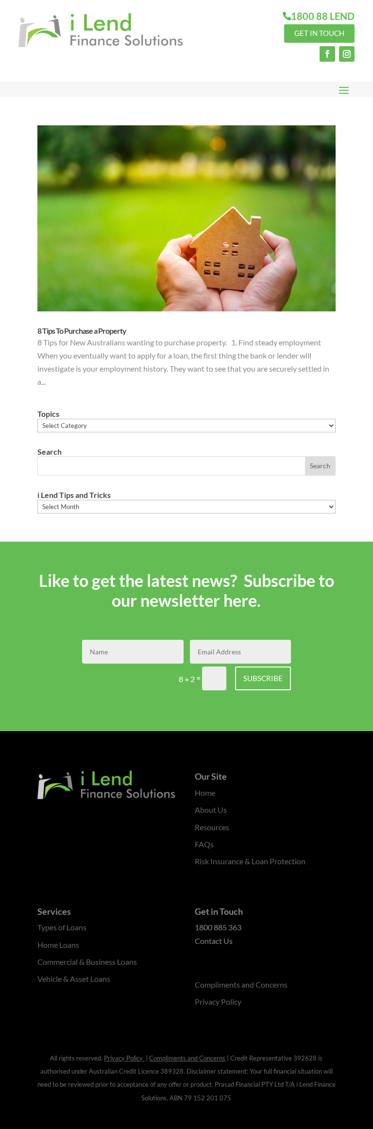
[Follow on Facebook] (327, 54)
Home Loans (58, 944)
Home (205, 792)
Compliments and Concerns (241, 984)
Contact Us (214, 940)
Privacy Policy (218, 1001)
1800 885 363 (218, 927)
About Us (211, 809)
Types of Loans (61, 927)
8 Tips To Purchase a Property (81, 330)
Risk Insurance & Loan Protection (250, 861)
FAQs (204, 844)
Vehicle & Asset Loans (73, 978)
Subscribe (263, 678)
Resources (212, 827)
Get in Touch (319, 33)
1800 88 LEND (323, 16)
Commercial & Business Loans (87, 961)
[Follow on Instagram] (347, 54)
